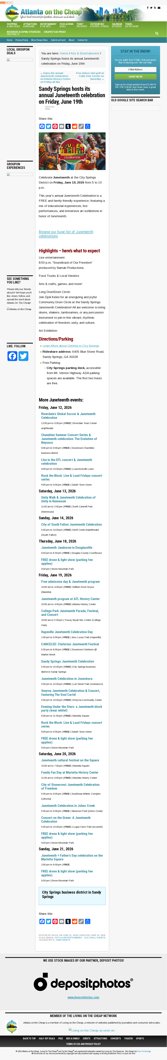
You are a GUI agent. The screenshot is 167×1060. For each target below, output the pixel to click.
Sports (140, 1038)
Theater (128, 1038)
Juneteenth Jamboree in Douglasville (66, 548)
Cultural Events (94, 938)
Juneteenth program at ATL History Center (70, 599)
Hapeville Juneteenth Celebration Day (67, 632)
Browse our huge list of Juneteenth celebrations (66, 234)
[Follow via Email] (159, 8)
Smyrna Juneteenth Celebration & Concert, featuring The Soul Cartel (70, 692)
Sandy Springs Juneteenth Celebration (67, 661)
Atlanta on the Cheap (59, 13)
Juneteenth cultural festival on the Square (70, 760)
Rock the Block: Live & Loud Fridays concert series (71, 477)
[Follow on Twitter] (151, 8)
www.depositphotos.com (83, 997)
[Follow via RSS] (155, 8)
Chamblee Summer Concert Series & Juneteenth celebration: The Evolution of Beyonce (69, 438)
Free (60, 1038)
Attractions (100, 1038)
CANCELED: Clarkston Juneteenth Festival (70, 644)
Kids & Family (73, 1038)
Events (86, 1038)
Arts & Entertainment (68, 938)
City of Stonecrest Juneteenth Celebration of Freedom (70, 786)
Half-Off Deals (47, 1038)
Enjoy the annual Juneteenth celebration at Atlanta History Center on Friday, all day (55, 77)
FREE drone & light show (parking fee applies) (67, 561)
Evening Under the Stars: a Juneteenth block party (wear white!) (71, 708)
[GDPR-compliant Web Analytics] (6, 2)
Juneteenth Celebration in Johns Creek (68, 806)
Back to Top (29, 1038)
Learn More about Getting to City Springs (71, 345)
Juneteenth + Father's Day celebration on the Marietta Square (72, 857)
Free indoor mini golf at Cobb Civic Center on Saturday (90, 76)
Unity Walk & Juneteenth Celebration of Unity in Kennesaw (68, 499)
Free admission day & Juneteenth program (70, 582)
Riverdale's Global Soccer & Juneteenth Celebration (68, 416)
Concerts (115, 1038)
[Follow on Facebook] (147, 8)
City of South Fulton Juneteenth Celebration (71, 524)
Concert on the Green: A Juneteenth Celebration (66, 819)
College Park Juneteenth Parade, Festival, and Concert (70, 613)
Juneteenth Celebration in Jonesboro (67, 679)
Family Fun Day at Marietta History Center (69, 772)
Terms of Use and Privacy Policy (83, 1044)
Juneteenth (63, 940)
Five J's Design (144, 1051)
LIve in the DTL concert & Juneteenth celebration (66, 462)
